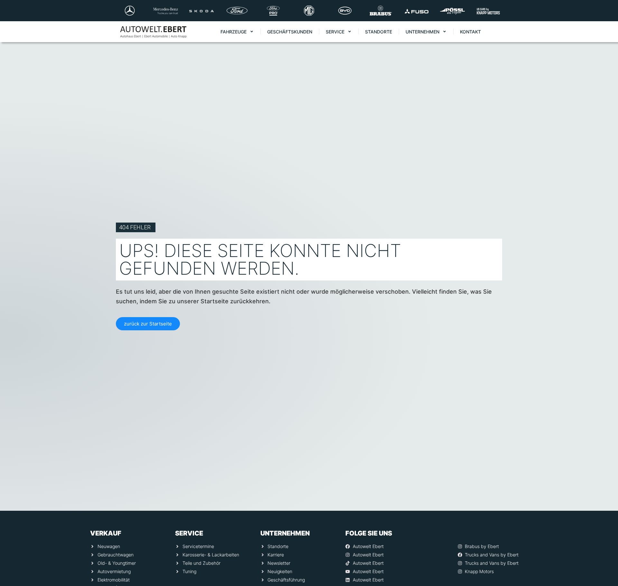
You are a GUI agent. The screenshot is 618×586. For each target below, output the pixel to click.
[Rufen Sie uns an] (604, 489)
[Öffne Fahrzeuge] (252, 31)
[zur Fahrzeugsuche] (604, 567)
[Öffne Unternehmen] (444, 31)
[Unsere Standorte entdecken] (604, 541)
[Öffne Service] (349, 31)
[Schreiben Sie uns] (604, 515)
